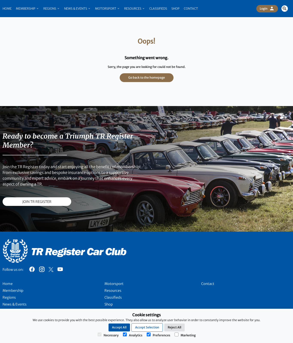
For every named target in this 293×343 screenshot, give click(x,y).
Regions (50, 8)
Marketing (188, 335)
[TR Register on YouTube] (60, 270)
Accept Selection (147, 327)
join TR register (36, 201)
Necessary (111, 335)
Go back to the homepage (146, 77)
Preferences (161, 335)
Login (263, 8)
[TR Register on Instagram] (42, 270)
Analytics (135, 335)
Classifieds (158, 8)
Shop (175, 8)
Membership (26, 8)
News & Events (76, 8)
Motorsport (106, 8)
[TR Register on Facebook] (32, 270)
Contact (191, 8)
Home (7, 8)
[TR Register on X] (50, 269)
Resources (133, 8)
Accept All (119, 327)
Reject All (174, 327)
